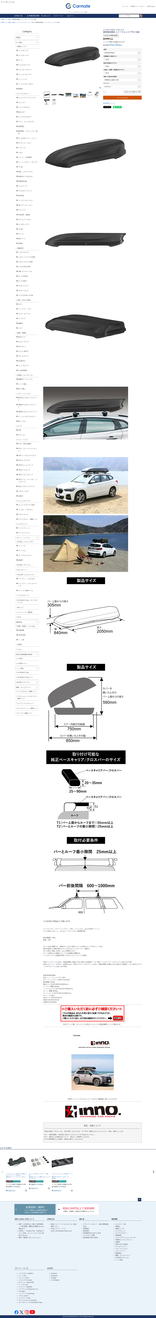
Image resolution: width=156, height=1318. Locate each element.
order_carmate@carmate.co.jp (61, 1231)
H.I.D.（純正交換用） (25, 444)
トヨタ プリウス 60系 (25, 262)
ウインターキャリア (25, 74)
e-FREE (20, 658)
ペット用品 (20, 668)
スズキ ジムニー (23, 290)
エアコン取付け (23, 351)
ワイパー (21, 234)
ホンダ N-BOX (23, 276)
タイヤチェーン (22, 524)
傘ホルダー (22, 112)
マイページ (59, 16)
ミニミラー (22, 102)
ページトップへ (139, 1199)
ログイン (142, 6)
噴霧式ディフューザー (25, 379)
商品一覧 (19, 16)
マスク (19, 649)
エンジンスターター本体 (26, 505)
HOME (2, 19)
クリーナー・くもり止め (26, 579)
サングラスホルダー (25, 117)
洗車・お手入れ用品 (24, 300)
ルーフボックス (25, 22)
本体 (33, 22)
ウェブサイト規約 (89, 1235)
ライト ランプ (120, 1251)
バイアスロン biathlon (26, 1273)
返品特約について (109, 103)
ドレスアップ (22, 186)
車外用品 (21, 195)
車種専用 (20, 248)
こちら (37, 1237)
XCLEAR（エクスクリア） (26, 575)
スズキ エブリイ (23, 286)
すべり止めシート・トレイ (27, 138)
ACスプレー (22, 346)
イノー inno (22, 1275)
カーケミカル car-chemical (28, 1300)
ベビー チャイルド (121, 1249)
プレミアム (22, 550)
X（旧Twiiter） (56, 1280)
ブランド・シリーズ (23, 538)
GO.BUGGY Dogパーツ (25, 677)
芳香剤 (20, 243)
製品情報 (114, 1219)
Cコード (107, 83)
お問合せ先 (50, 1219)
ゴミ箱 (20, 167)
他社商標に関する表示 (90, 1237)
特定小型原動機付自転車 (24, 654)
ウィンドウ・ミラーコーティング (27, 585)
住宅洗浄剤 (22, 635)
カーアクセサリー (23, 93)
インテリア (22, 318)
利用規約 (86, 1228)
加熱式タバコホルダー (25, 176)
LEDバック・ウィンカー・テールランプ (27, 480)
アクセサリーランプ (25, 191)
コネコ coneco (23, 1296)
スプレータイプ (23, 342)
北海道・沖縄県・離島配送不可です (114, 70)
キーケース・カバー (25, 143)
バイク (20, 328)
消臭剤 (117, 1242)
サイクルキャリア (24, 65)
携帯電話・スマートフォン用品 (27, 132)
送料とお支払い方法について (24, 1219)
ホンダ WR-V (22, 281)
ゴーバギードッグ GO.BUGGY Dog (30, 1302)
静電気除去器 (22, 181)
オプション (22, 435)
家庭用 (20, 560)
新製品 (18, 37)
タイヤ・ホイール (24, 314)
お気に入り (46, 16)
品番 (105, 49)
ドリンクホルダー (24, 107)
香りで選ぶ (22, 389)
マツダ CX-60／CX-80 (25, 295)
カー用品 (8, 19)
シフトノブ (22, 148)
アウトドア (22, 210)
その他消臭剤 (22, 370)
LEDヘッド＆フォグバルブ (27, 455)
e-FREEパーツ (22, 663)
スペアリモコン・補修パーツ (27, 519)
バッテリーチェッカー (25, 200)
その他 (20, 229)
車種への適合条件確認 (111, 76)
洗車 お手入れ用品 (121, 1244)
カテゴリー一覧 (120, 1224)
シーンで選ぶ (22, 384)
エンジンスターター (24, 501)
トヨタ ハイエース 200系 (26, 257)
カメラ (19, 426)
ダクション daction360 (26, 1282)
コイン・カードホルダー (26, 121)
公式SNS (50, 1268)
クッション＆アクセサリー (27, 416)
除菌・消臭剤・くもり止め (26, 626)
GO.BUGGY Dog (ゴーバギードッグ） (27, 601)
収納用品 (21, 126)
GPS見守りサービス (23, 682)
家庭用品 (19, 622)
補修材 (20, 323)
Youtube (53, 1278)
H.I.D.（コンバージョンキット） (27, 450)
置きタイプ (22, 337)
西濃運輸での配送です (111, 56)
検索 (140, 15)
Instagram (54, 1275)
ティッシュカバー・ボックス (27, 162)
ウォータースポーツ (25, 70)
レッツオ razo (23, 1284)
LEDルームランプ (24, 470)
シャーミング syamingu (26, 1293)
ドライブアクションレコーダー (125, 1237)
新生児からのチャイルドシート (27, 399)
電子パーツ (22, 238)
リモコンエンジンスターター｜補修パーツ (27, 697)
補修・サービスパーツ (23, 687)
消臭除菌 (21, 630)
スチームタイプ (23, 356)
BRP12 (59, 964)
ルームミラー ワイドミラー (27, 97)
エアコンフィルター (25, 219)
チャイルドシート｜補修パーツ (27, 708)
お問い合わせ (151, 6)
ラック (20, 60)
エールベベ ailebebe (25, 1287)
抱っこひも (22, 421)
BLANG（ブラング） (24, 565)
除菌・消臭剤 (21, 333)
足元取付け (22, 361)
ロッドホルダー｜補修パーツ (27, 691)
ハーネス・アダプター (25, 509)
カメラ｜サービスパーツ (25, 703)
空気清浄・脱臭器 (24, 215)
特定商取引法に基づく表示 (92, 1233)
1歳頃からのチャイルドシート (27, 406)
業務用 (20, 89)
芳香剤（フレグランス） (25, 375)
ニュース (125, 6)
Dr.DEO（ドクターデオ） (25, 542)
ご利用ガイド (134, 6)
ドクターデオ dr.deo (25, 1280)
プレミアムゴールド (25, 555)
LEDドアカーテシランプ (26, 486)
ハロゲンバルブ (23, 491)
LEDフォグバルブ (24, 460)
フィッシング (22, 79)
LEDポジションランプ (25, 465)
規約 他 (81, 1219)
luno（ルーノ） (22, 570)
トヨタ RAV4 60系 (24, 266)
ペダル (20, 152)
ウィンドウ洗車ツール (25, 590)
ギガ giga (22, 1291)
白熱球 (20, 496)
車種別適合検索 (34, 16)
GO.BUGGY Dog (23, 672)
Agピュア (20, 607)
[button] (2, 1172)
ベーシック (22, 546)
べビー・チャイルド (24, 393)
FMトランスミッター (25, 205)
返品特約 (86, 1231)
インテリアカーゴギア (25, 84)
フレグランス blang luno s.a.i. (29, 1289)
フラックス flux (24, 1278)
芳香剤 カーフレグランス (123, 1240)
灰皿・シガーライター (25, 171)
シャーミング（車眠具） (25, 612)
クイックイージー (24, 533)
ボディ (20, 304)
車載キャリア (16, 22)
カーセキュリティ (24, 224)
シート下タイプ (23, 365)
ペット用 (21, 640)
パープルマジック (23, 595)
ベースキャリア (23, 50)
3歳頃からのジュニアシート (27, 411)
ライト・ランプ (22, 439)
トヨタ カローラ (23, 252)
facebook (54, 1273)
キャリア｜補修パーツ (24, 713)
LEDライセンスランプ (25, 474)
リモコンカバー (23, 514)
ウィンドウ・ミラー (25, 309)
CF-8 (19, 617)
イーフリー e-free (24, 1298)
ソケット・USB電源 (25, 157)
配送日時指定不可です (111, 63)
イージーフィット (24, 528)
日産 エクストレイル (25, 271)
